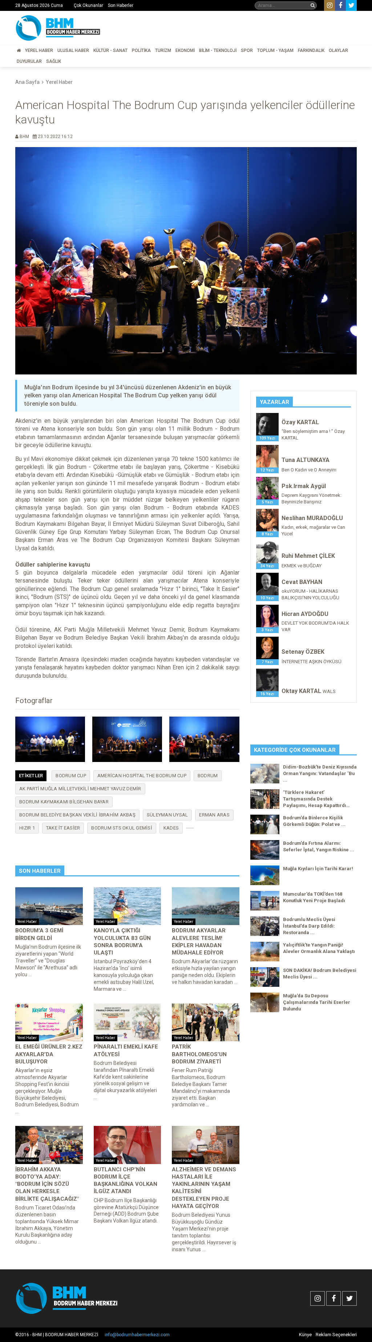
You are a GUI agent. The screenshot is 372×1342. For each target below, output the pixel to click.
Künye (305, 1334)
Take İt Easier (63, 828)
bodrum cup (71, 775)
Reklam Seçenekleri (336, 1334)
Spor (247, 50)
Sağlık (53, 61)
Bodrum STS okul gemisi (121, 828)
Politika (141, 50)
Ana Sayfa (27, 82)
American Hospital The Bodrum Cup (141, 775)
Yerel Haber (39, 50)
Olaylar (338, 50)
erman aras (214, 815)
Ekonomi (185, 50)
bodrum (208, 775)
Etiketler (31, 775)
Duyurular (29, 61)
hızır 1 (27, 828)
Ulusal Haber (73, 50)
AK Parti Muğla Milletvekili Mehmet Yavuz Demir (80, 788)
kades (171, 828)
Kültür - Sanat (110, 50)
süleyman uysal (167, 815)
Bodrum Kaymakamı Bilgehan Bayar (64, 801)
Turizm (163, 50)
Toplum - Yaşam (275, 50)
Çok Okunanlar (88, 5)
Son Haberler (120, 5)
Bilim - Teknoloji (217, 50)
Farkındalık (311, 50)
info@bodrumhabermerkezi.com (137, 1334)
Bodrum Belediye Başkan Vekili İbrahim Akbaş (77, 815)
